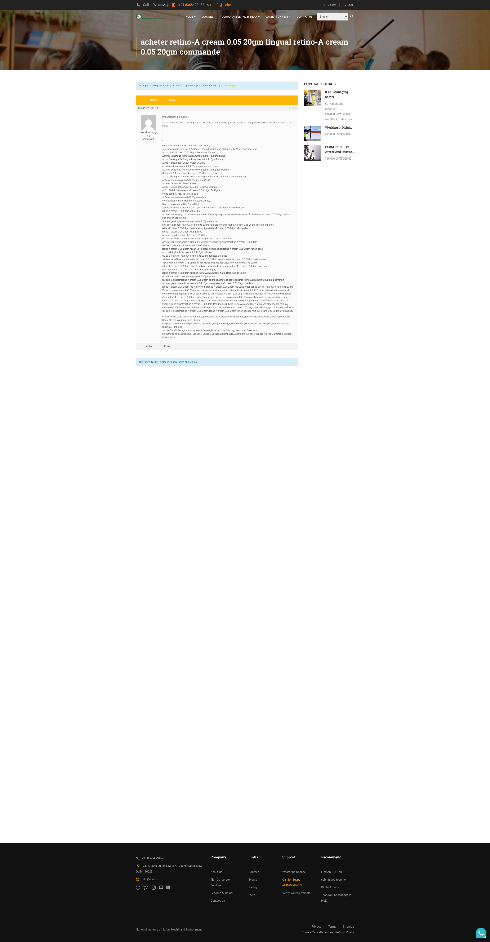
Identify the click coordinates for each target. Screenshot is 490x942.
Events (252, 879)
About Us (216, 872)
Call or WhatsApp (156, 5)
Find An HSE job (331, 872)
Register (331, 4)
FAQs (251, 895)
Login (351, 4)
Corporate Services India (239, 16)
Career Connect (276, 16)
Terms (332, 926)
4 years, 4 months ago (205, 85)
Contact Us (304, 16)
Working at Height (338, 127)
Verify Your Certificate (296, 893)
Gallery (252, 887)
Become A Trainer (222, 893)
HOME (189, 16)
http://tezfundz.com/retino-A (264, 122)
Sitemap (348, 926)
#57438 (293, 108)
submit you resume (333, 879)
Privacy (316, 926)
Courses (207, 16)
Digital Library (330, 887)
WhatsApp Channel (294, 872)
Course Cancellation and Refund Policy (328, 932)
